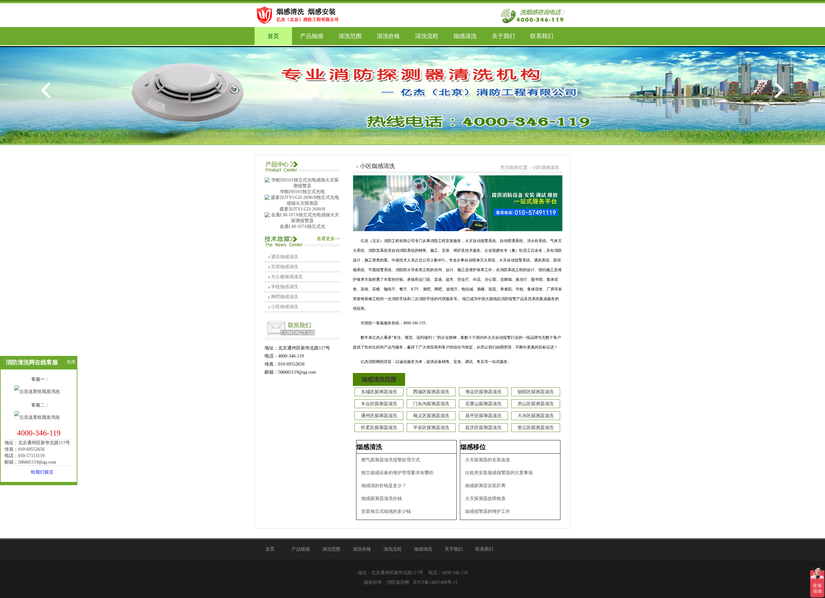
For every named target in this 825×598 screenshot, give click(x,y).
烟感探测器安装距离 (485, 485)
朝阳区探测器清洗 (536, 391)
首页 (273, 36)
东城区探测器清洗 (379, 391)
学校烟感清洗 (284, 286)
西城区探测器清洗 (431, 391)
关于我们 (503, 36)
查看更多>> (328, 238)
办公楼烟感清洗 (287, 276)
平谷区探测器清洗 (431, 427)
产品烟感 (311, 36)
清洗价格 (388, 36)
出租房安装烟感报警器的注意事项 (499, 472)
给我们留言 (42, 472)
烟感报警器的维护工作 (487, 511)
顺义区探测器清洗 (431, 415)
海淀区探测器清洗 (483, 391)
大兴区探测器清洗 (536, 415)
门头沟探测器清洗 (431, 403)
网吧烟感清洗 (284, 296)
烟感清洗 (465, 36)
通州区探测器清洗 (379, 415)
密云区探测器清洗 (536, 427)
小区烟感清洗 (284, 306)
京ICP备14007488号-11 (435, 582)
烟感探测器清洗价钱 (381, 498)
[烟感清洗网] (300, 14)
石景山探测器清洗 (483, 403)
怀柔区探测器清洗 (379, 427)
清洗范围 (350, 36)
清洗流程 (426, 36)
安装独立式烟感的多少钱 (386, 511)
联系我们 (541, 36)
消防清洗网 (397, 582)
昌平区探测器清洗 (483, 415)
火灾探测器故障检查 (485, 498)
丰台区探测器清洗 (379, 403)
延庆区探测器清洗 (483, 427)
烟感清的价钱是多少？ (383, 485)
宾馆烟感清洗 (284, 266)
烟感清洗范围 (379, 379)
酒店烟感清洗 (284, 256)
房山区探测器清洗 (536, 403)
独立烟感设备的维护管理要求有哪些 (397, 472)
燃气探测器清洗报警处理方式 (390, 459)
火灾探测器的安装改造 (487, 459)
